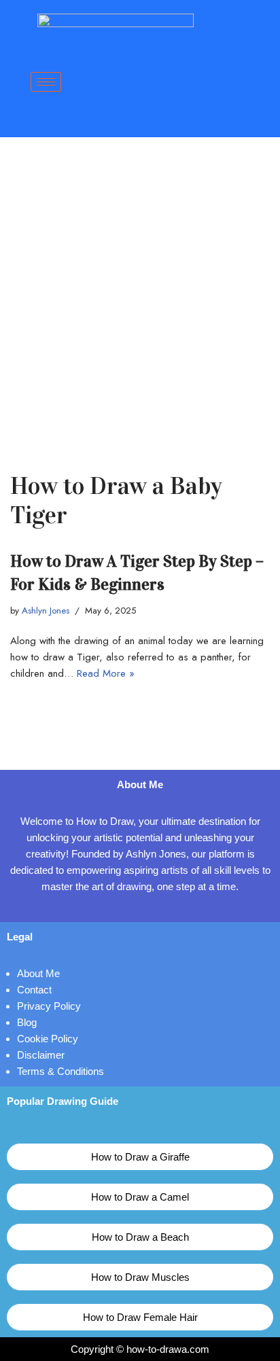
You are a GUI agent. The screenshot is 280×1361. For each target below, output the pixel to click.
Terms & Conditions (60, 1071)
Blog (27, 1022)
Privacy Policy (49, 1006)
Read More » (106, 673)
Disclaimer (41, 1055)
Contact (34, 989)
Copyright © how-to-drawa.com (140, 1349)
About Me (38, 973)
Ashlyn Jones (45, 610)
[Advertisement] (140, 284)
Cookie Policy (47, 1038)
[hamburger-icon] (46, 82)
